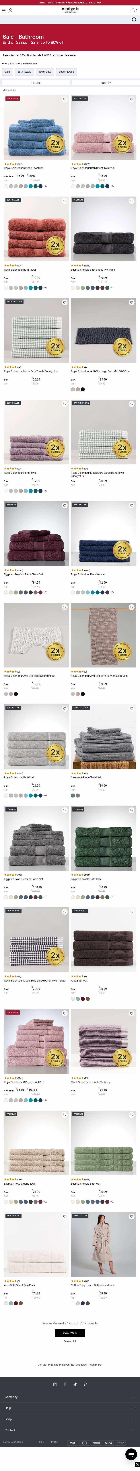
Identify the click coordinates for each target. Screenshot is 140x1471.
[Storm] (21, 186)
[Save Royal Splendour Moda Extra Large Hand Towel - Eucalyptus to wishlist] (132, 404)
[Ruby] (83, 999)
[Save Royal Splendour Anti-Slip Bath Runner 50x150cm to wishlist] (132, 607)
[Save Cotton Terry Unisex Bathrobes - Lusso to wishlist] (132, 1216)
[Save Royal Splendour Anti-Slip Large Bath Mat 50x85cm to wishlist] (132, 302)
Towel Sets (45, 72)
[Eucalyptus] (16, 186)
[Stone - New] (78, 1303)
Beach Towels (66, 72)
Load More (70, 1332)
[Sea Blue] (78, 999)
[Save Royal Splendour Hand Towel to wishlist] (65, 404)
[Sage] (83, 288)
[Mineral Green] (73, 796)
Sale (7, 72)
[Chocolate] (88, 999)
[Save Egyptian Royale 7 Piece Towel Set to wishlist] (65, 810)
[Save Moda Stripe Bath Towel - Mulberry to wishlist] (132, 1013)
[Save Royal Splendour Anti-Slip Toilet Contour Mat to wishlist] (65, 607)
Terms (40, 1442)
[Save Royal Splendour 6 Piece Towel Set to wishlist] (65, 99)
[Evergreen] (107, 288)
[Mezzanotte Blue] (40, 186)
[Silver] (11, 186)
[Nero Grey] (98, 288)
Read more (95, 1364)
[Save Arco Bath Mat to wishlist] (132, 912)
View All (70, 1341)
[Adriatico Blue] (88, 1202)
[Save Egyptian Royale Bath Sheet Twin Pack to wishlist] (132, 201)
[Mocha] (36, 592)
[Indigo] (93, 288)
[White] (6, 186)
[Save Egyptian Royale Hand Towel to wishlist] (65, 1115)
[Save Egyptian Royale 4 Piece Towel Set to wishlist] (65, 505)
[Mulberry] (102, 288)
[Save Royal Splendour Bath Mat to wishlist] (65, 709)
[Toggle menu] (4, 10)
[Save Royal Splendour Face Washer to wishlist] (132, 505)
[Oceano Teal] (31, 186)
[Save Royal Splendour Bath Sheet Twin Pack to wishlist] (132, 99)
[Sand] (73, 999)
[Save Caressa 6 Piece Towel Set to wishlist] (132, 709)
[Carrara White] (73, 288)
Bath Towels (24, 72)
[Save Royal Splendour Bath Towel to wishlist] (65, 201)
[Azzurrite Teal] (36, 186)
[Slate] (83, 389)
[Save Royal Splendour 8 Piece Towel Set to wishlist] (65, 1013)
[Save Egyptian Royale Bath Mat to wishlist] (132, 1115)
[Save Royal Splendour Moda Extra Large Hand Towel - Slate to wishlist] (65, 912)
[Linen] (78, 288)
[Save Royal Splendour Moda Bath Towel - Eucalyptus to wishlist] (65, 302)
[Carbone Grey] (88, 288)
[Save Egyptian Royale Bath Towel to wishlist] (132, 810)
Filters (36, 83)
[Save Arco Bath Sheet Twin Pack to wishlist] (65, 1216)
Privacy (53, 1442)
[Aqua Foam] (26, 186)
